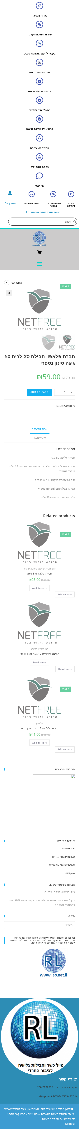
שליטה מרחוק (68, 848)
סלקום (41, 568)
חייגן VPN (70, 873)
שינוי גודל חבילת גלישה (39, 129)
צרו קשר (39, 185)
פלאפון (59, 405)
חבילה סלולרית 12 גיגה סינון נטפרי (39, 728)
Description (40, 429)
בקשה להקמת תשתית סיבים (39, 53)
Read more (40, 662)
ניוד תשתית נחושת (39, 72)
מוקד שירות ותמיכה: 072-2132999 (57, 1087)
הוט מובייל (51, 568)
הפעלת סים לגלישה (39, 110)
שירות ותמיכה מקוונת (40, 34)
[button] (39, 264)
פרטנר (26, 568)
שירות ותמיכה (39, 15)
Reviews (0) (39, 437)
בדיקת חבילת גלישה (39, 91)
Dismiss (70, 1124)
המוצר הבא (16, 282)
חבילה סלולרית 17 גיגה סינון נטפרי (39, 654)
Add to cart (39, 392)
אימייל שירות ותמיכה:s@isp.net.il (57, 1096)
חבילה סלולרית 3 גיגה (39, 573)
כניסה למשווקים (39, 167)
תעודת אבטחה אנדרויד (63, 856)
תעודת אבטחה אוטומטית (62, 865)
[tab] (39, 429)
